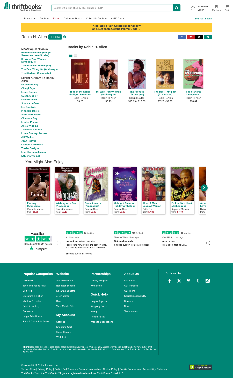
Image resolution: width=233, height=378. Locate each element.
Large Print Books (32, 316)
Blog (58, 301)
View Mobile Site (65, 306)
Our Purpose (131, 285)
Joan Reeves (28, 140)
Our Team (129, 290)
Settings (60, 321)
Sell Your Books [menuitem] (203, 18)
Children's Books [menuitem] (73, 18)
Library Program (99, 280)
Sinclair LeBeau (30, 103)
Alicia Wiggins (29, 125)
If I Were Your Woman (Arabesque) (33, 60)
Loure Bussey (29, 92)
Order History (63, 332)
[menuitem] (203, 7)
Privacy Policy (45, 369)
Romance (28, 311)
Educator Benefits (65, 285)
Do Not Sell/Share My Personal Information (78, 369)
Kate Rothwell (29, 99)
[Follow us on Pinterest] (189, 281)
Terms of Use (28, 369)
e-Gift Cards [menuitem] (117, 18)
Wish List (61, 337)
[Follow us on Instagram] (207, 281)
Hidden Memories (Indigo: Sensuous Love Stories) (36, 54)
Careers (128, 301)
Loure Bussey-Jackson (34, 133)
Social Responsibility (135, 295)
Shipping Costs (99, 306)
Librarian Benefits (65, 290)
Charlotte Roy (29, 118)
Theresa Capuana (31, 129)
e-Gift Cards (62, 295)
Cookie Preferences (130, 369)
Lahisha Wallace (30, 155)
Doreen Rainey (29, 84)
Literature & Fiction (33, 295)
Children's (28, 280)
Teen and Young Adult (34, 285)
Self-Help (28, 290)
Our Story (129, 280)
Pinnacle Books (30, 110)
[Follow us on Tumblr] (198, 281)
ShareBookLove (65, 280)
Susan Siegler (29, 95)
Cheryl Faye (28, 88)
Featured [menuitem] (28, 18)
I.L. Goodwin (28, 107)
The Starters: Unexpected (36, 73)
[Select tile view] (74, 56)
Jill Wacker (27, 137)
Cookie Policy (110, 369)
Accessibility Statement (155, 369)
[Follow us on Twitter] (179, 281)
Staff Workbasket (31, 114)
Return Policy (98, 316)
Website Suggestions (102, 321)
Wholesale (96, 285)
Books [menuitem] (43, 18)
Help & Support (99, 301)
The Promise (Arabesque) (36, 65)
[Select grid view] (70, 56)
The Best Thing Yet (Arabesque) (40, 69)
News (127, 306)
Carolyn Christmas (32, 144)
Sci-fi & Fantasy (31, 306)
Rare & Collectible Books (36, 321)
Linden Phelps (29, 122)
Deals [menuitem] (56, 18)
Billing (94, 311)
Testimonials (130, 311)
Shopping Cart (64, 327)
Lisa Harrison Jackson (34, 152)
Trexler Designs (30, 148)
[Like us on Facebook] (169, 281)
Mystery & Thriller (32, 301)
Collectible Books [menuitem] (95, 18)
